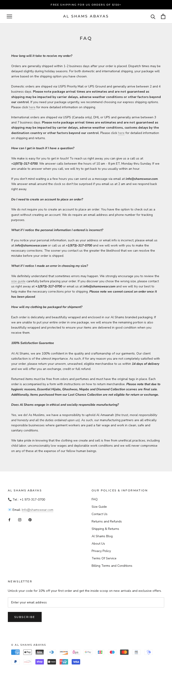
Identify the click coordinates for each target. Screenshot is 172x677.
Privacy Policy (101, 551)
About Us (98, 543)
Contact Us (100, 514)
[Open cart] (163, 16)
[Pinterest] (30, 519)
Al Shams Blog (102, 536)
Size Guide (99, 507)
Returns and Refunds (107, 521)
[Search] (153, 16)
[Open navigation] (9, 16)
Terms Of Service (104, 558)
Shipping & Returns (105, 529)
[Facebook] (9, 519)
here (32, 107)
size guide (18, 281)
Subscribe (24, 617)
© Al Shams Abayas (28, 644)
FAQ (95, 499)
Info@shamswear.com (37, 510)
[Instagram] (19, 519)
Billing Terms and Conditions (112, 566)
